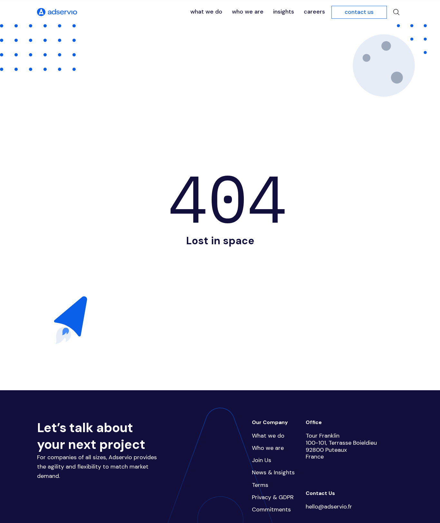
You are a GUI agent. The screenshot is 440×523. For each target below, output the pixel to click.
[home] (57, 12)
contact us (359, 11)
